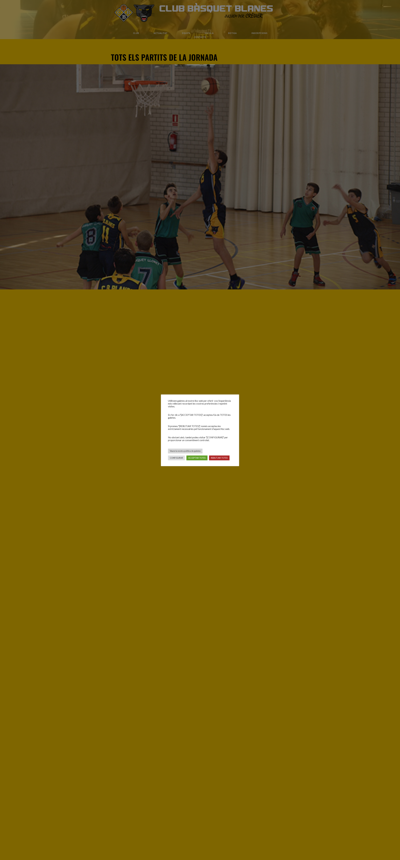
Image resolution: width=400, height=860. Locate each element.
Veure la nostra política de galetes (185, 451)
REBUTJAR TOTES (219, 458)
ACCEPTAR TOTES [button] (197, 458)
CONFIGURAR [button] (176, 458)
